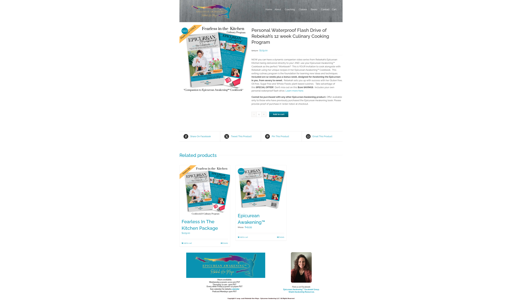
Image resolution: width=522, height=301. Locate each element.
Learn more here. (294, 90)
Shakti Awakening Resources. (302, 292)
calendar (235, 289)
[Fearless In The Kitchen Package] (205, 190)
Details (225, 243)
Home (268, 9)
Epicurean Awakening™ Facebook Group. (301, 289)
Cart (334, 9)
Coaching (290, 9)
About (278, 9)
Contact (325, 9)
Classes (303, 9)
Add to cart (278, 114)
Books (314, 9)
